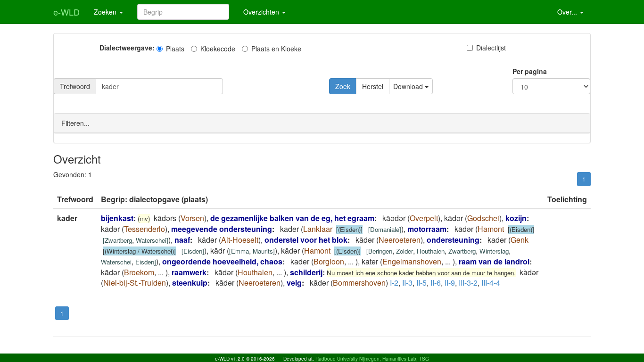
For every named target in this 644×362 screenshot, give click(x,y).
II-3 (407, 282)
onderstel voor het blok (305, 239)
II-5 (421, 282)
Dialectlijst (491, 47)
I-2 (394, 282)
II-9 (450, 282)
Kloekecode (217, 48)
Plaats (175, 48)
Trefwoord (75, 86)
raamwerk (189, 272)
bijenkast (117, 218)
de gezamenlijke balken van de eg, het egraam (292, 218)
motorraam (426, 228)
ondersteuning (453, 239)
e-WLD (66, 12)
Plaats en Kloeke (276, 48)
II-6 (435, 282)
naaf (182, 239)
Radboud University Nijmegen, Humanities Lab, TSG (372, 358)
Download (409, 86)
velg (294, 282)
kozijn (516, 218)
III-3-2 (468, 282)
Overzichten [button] (262, 11)
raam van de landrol (494, 261)
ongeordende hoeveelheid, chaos (222, 261)
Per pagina (529, 71)
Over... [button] (568, 11)
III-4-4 (490, 282)
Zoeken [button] (106, 11)
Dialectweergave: (127, 47)
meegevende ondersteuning (221, 228)
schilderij (306, 272)
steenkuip (189, 282)
